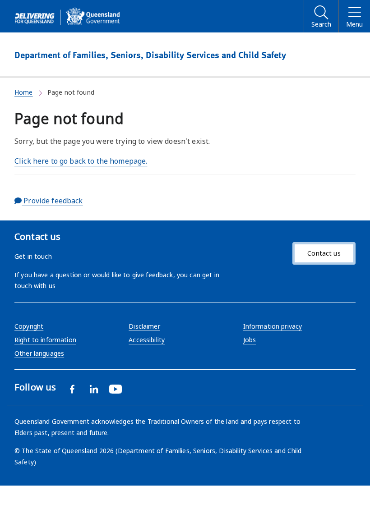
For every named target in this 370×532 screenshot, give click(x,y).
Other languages (39, 353)
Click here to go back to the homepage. (80, 161)
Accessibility (147, 339)
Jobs (249, 339)
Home (23, 92)
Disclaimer (144, 326)
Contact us (323, 253)
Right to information (45, 339)
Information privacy (272, 326)
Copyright (28, 326)
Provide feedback (52, 201)
